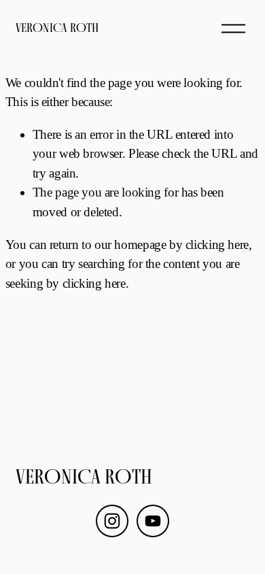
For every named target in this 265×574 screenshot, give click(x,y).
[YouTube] (153, 521)
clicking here (217, 244)
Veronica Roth (57, 27)
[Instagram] (112, 521)
